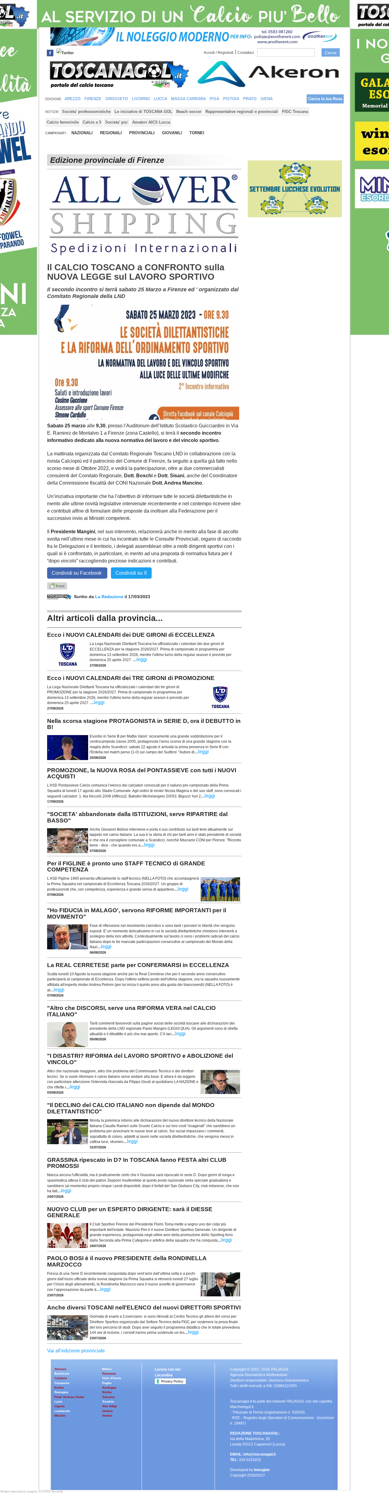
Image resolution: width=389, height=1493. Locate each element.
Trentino (108, 1401)
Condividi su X (131, 573)
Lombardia (62, 1411)
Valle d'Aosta (111, 1378)
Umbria (107, 1411)
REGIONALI (111, 133)
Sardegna (109, 1387)
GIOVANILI (172, 133)
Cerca (330, 52)
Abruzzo (60, 1369)
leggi (141, 659)
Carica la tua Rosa (325, 98)
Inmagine (262, 1470)
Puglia (107, 1383)
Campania (61, 1383)
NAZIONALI (82, 133)
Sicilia (107, 1392)
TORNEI (196, 133)
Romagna (61, 1392)
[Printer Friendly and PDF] (57, 585)
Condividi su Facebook (77, 573)
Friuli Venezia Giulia (69, 1397)
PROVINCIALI (142, 133)
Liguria (59, 1406)
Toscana (108, 1397)
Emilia (59, 1387)
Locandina (164, 1375)
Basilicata (61, 1373)
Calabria (60, 1378)
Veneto (107, 1415)
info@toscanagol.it (259, 1454)
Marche (59, 1415)
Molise (107, 1369)
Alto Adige (109, 1406)
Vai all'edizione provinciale (76, 1350)
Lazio (58, 1401)
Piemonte (109, 1373)
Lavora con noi (167, 1369)
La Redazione (110, 596)
